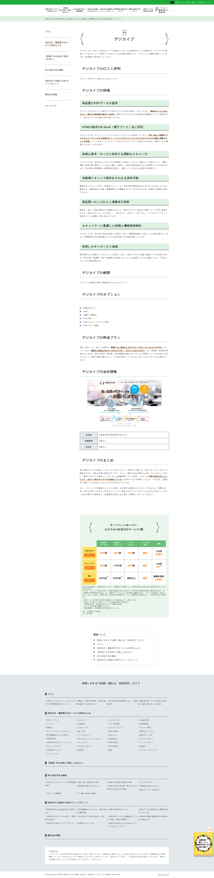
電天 (110, 750)
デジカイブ (82, 720)
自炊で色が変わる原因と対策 (120, 782)
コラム (100, 644)
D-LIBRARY (114, 746)
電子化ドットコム (147, 731)
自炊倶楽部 (144, 724)
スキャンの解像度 (54, 793)
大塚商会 (81, 724)
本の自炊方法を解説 (106, 656)
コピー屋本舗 (114, 724)
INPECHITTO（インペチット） (60, 742)
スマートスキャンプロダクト (58, 731)
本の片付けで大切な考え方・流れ (91, 816)
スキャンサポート (147, 739)
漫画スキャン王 (146, 735)
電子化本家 (113, 731)
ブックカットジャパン (149, 750)
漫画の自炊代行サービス (118, 809)
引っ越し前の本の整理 (87, 793)
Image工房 (144, 720)
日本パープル (52, 720)
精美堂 (49, 728)
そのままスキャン (85, 746)
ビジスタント (114, 720)
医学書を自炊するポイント (88, 786)
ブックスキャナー (147, 782)
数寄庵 (80, 750)
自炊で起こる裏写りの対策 (88, 782)
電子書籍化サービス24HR (57, 735)
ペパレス (50, 724)
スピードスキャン (54, 746)
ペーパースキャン (147, 742)
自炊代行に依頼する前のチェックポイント (117, 660)
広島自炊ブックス (54, 750)
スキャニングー (53, 754)
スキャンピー (83, 728)
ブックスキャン (84, 735)
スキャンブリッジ (116, 728)
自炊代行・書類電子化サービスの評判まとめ (118, 648)
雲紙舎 (142, 746)
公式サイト (89, 555)
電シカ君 (81, 731)
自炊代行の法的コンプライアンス (60, 823)
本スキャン (113, 735)
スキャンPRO (145, 728)
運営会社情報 (51, 94)
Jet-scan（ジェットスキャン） (90, 739)
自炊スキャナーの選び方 (149, 790)
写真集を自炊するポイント (150, 786)
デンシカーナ (83, 742)
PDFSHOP (113, 742)
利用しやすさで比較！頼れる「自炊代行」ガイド (193, 2)
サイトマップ (50, 106)
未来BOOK (51, 739)
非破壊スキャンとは (86, 823)
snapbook (113, 739)
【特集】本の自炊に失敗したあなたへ (115, 652)
